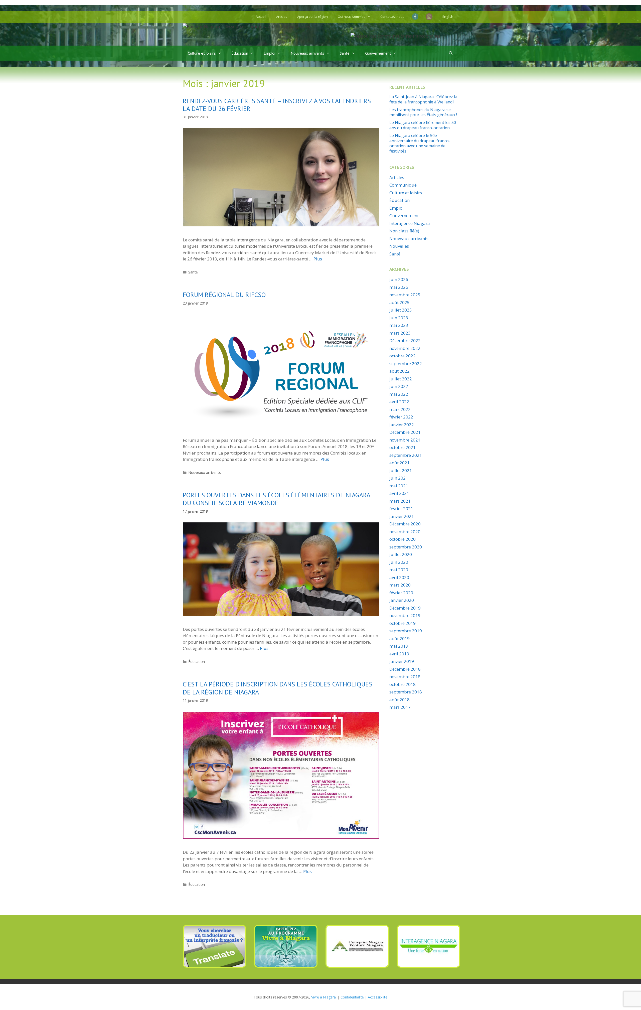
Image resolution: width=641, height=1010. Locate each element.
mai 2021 (398, 486)
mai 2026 (398, 287)
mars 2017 (400, 707)
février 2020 (401, 593)
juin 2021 (398, 478)
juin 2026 (398, 279)
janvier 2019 (401, 661)
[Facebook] (416, 16)
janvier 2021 (401, 516)
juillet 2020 (400, 554)
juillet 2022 (400, 379)
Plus (317, 259)
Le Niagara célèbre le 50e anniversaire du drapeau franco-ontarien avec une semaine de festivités (419, 143)
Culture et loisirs (202, 53)
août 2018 (399, 699)
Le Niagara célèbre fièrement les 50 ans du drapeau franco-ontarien (422, 125)
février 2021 (401, 508)
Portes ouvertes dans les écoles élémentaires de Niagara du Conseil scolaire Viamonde (276, 499)
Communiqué (403, 185)
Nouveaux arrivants (307, 53)
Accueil (261, 16)
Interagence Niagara (409, 223)
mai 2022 (398, 394)
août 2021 (399, 463)
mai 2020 (398, 569)
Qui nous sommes (351, 16)
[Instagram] (429, 17)
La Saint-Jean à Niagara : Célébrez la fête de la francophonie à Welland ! (423, 99)
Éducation (239, 53)
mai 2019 (398, 646)
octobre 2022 (402, 356)
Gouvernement (378, 53)
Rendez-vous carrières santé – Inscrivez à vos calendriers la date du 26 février (277, 105)
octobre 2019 (402, 623)
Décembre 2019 (405, 608)
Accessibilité (377, 997)
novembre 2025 (404, 295)
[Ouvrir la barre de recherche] (450, 53)
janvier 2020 (401, 600)
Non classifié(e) (404, 231)
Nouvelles (399, 246)
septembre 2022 (405, 363)
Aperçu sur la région (312, 16)
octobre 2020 (402, 539)
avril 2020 (399, 577)
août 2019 (399, 638)
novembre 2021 (404, 440)
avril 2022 (399, 401)
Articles (281, 16)
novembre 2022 (404, 348)
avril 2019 (399, 654)
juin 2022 (398, 386)
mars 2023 (400, 333)
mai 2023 (398, 325)
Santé (345, 53)
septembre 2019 (405, 631)
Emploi (269, 53)
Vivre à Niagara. (324, 997)
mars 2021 (400, 501)
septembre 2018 (405, 692)
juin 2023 (398, 318)
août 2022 (399, 371)
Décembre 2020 (405, 524)
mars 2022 (400, 409)
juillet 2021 (400, 470)
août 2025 (399, 302)
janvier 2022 (401, 424)
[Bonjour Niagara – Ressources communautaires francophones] (246, 26)
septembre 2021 (405, 455)
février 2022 (401, 417)
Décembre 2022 (405, 340)
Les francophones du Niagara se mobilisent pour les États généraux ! (423, 112)
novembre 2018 (404, 676)
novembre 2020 (404, 531)
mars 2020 (400, 585)
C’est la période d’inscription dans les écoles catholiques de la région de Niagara (277, 688)
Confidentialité (352, 997)
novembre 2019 (404, 615)
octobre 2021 (402, 447)
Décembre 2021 (405, 432)
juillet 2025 (400, 310)
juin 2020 (398, 562)
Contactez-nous (392, 16)
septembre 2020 (405, 547)
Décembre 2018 (405, 669)
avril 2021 (399, 493)
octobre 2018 (402, 684)
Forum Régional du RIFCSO (224, 295)
